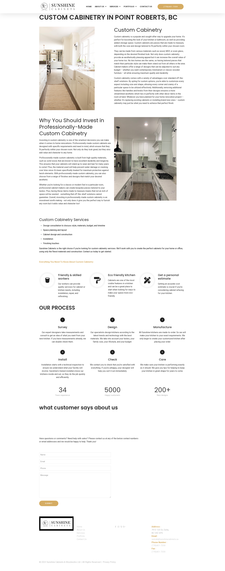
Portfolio (81, 536)
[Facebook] (115, 526)
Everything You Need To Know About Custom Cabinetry (66, 262)
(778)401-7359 (158, 545)
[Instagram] (118, 526)
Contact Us (82, 539)
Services (81, 533)
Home (79, 526)
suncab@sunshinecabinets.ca (165, 539)
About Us (81, 530)
